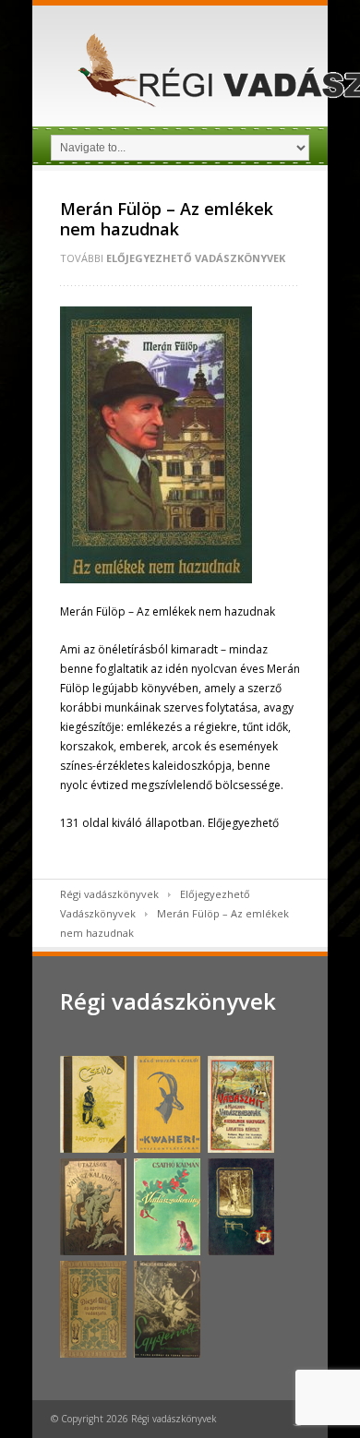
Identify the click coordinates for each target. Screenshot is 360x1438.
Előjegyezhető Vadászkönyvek (195, 258)
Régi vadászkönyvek (109, 894)
